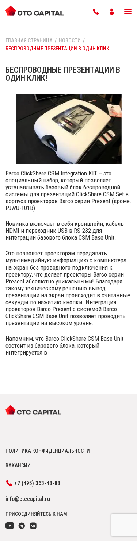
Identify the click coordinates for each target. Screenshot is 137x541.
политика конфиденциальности (47, 451)
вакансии (18, 465)
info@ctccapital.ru (27, 498)
